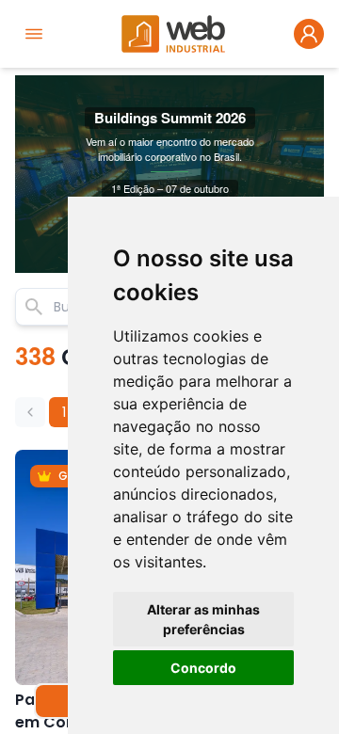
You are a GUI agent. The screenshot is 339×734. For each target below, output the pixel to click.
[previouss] (30, 412)
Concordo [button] (203, 668)
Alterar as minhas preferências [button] (203, 619)
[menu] (34, 34)
